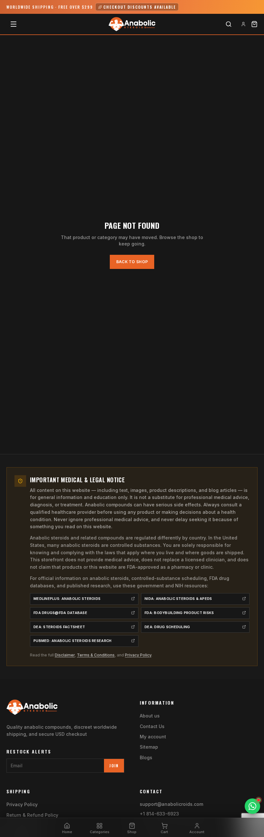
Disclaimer (65, 655)
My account (153, 736)
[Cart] (254, 24)
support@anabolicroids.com (171, 804)
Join (114, 765)
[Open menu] (13, 24)
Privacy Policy (138, 655)
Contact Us (152, 726)
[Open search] (229, 24)
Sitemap (149, 747)
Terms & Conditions (96, 655)
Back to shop (132, 261)
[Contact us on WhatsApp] (252, 806)
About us (150, 715)
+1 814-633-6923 (159, 813)
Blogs (146, 757)
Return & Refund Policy (32, 815)
